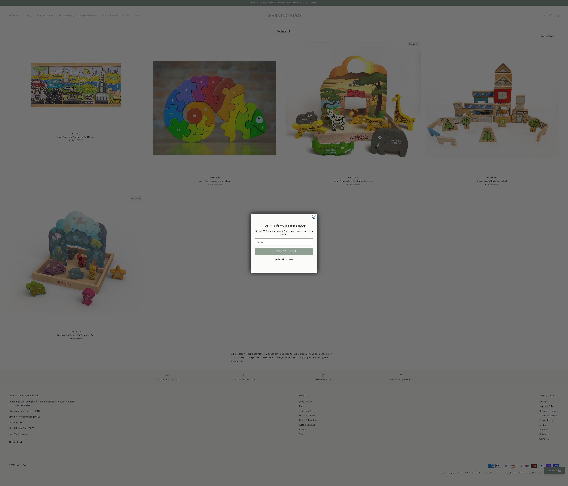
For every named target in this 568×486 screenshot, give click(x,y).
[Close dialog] (314, 217)
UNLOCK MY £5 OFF (284, 251)
